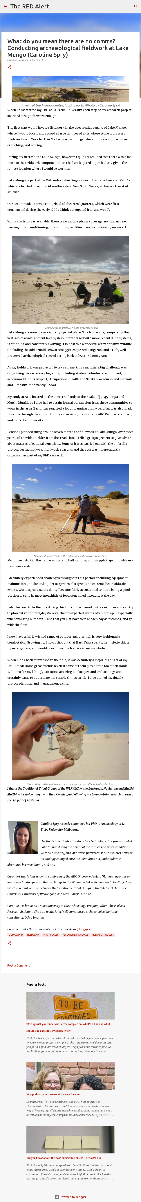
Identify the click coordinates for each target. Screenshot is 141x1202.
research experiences (75, 935)
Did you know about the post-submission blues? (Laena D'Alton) (64, 1158)
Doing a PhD (16, 935)
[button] (9, 67)
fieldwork (33, 935)
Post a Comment (18, 965)
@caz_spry (84, 929)
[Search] (54, 6)
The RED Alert (29, 6)
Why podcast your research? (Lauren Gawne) (53, 1094)
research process (103, 935)
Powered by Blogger (72, 1197)
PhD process (51, 935)
